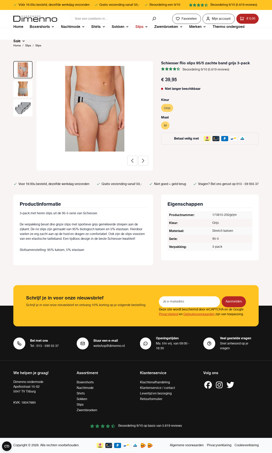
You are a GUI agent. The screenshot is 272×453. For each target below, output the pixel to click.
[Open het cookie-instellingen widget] (7, 446)
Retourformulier (151, 399)
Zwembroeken (87, 410)
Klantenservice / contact (157, 387)
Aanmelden (234, 301)
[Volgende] (143, 161)
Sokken (82, 399)
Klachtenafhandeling (155, 382)
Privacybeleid (168, 314)
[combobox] (110, 19)
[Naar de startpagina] (35, 19)
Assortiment (87, 372)
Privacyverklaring (219, 445)
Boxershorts (85, 382)
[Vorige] (132, 161)
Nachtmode (85, 387)
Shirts (81, 393)
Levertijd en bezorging (156, 393)
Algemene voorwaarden (187, 445)
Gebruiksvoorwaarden (199, 314)
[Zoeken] (154, 19)
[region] (83, 116)
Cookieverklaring (247, 445)
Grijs (168, 108)
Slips (80, 404)
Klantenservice (153, 372)
